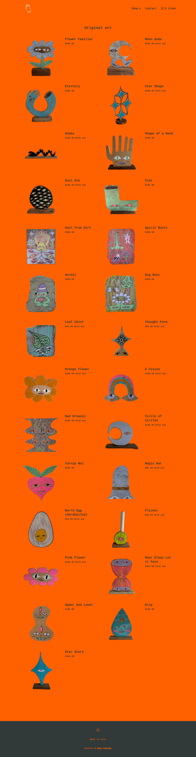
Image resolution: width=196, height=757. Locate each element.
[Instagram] (98, 730)
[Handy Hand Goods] (28, 8)
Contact (151, 8)
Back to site (98, 739)
